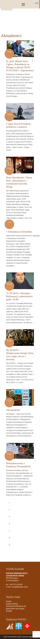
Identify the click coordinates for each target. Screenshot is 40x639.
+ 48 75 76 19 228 (15, 584)
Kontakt (9, 611)
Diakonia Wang (12, 604)
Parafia (8, 601)
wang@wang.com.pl (19, 587)
